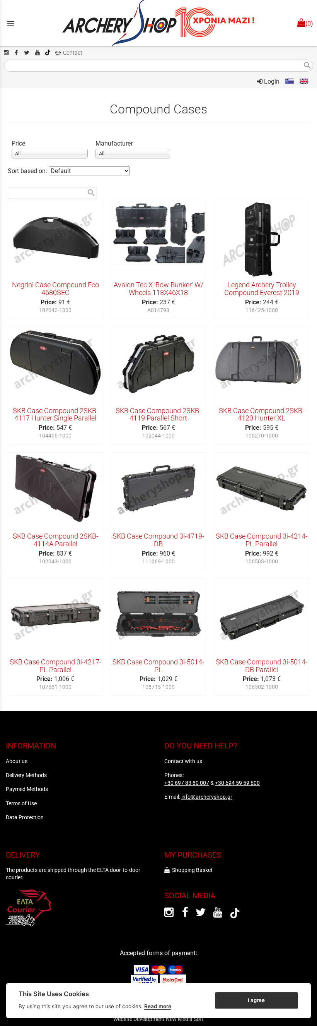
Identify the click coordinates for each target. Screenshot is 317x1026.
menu (10, 23)
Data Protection (25, 817)
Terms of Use (21, 803)
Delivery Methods (26, 775)
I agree (256, 1000)
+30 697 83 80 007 (186, 783)
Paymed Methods (27, 789)
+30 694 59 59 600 (237, 783)
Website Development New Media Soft (158, 1019)
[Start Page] (158, 23)
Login (271, 81)
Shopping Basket (191, 870)
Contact (71, 53)
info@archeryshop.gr (206, 797)
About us (16, 761)
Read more (157, 1006)
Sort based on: (28, 171)
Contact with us (183, 761)
